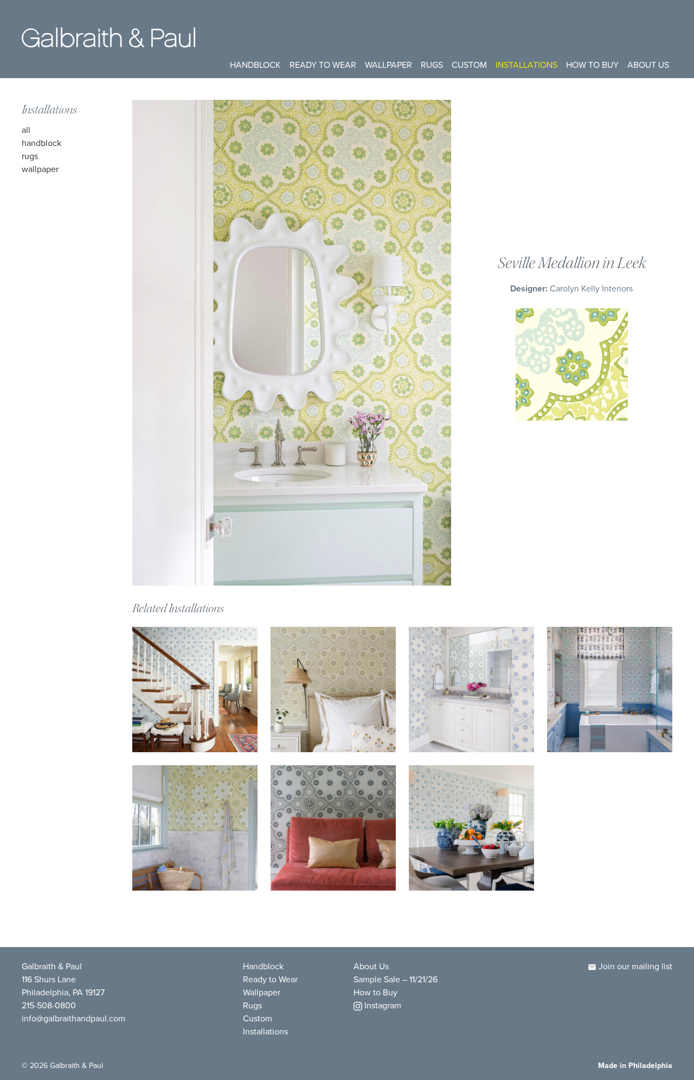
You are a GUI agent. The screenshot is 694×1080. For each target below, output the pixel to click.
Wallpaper (388, 65)
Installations (526, 65)
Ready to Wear (323, 65)
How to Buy (592, 65)
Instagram (381, 1005)
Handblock (255, 65)
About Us (648, 65)
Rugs (432, 65)
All (26, 130)
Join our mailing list (634, 966)
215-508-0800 (49, 1005)
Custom (469, 65)
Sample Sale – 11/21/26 (396, 979)
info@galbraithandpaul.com (73, 1018)
